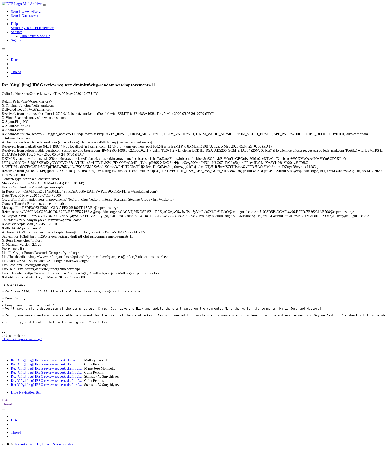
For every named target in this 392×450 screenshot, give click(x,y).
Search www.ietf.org (26, 11)
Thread (16, 72)
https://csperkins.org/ (22, 339)
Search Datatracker (24, 16)
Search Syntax (21, 28)
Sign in (16, 40)
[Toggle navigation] (44, 5)
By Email (44, 444)
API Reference (43, 28)
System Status (63, 444)
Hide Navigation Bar (26, 392)
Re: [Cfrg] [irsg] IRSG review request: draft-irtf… (46, 360)
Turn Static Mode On (35, 36)
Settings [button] (16, 32)
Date (14, 60)
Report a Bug (24, 444)
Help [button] (14, 24)
